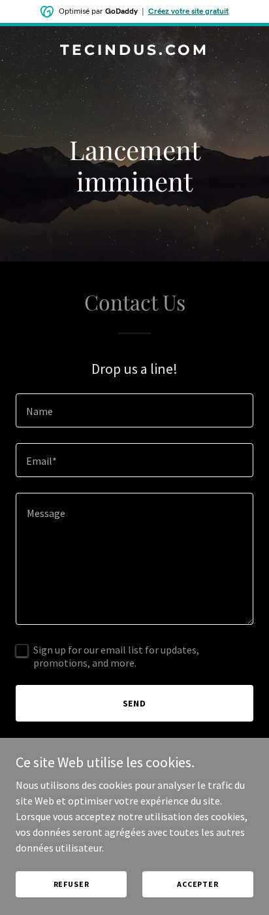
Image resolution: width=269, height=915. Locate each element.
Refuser (71, 884)
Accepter (198, 884)
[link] (134, 51)
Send (135, 703)
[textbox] (134, 410)
